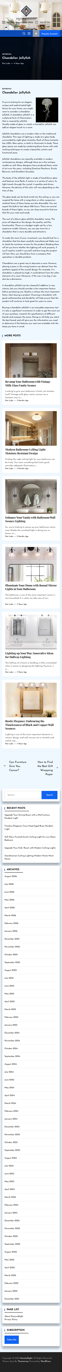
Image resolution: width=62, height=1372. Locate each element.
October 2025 (11, 955)
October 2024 (11, 1048)
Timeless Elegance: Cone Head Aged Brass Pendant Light (29, 827)
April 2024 (10, 1095)
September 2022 (12, 1244)
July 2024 (9, 1072)
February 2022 (11, 1283)
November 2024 (12, 1041)
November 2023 (12, 1135)
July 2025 (9, 978)
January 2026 (11, 931)
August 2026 (11, 876)
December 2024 (12, 1033)
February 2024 (11, 1111)
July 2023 (9, 1166)
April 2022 (10, 1268)
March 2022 (10, 1275)
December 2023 (12, 1127)
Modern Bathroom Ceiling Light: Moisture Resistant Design (25, 451)
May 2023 (9, 1181)
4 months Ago (22, 468)
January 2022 (11, 1291)
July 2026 (9, 884)
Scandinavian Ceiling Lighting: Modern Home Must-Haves (29, 857)
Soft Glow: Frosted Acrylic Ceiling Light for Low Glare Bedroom (30, 838)
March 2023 (10, 1197)
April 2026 (10, 908)
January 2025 (11, 1025)
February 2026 (11, 923)
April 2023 (10, 1189)
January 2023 (11, 1213)
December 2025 (12, 939)
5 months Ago (22, 536)
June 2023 (9, 1174)
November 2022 (12, 1228)
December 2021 (12, 1299)
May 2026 (9, 900)
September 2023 (12, 1150)
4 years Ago (19, 63)
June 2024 (9, 1080)
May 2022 (9, 1260)
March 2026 (10, 915)
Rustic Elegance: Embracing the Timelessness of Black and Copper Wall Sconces (29, 724)
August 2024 (11, 1064)
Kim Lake (6, 63)
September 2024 (12, 1056)
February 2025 (11, 1017)
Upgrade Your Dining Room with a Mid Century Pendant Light (27, 816)
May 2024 (9, 1088)
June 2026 (9, 892)
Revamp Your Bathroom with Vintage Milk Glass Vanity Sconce (27, 383)
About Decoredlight (14, 1316)
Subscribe (11, 1340)
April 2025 (10, 1001)
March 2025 (10, 1009)
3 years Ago (22, 604)
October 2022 (11, 1236)
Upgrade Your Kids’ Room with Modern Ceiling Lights (30, 848)
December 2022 (12, 1221)
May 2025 (9, 994)
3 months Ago (22, 400)
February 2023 (11, 1205)
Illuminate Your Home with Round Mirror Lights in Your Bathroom (31, 587)
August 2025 (11, 970)
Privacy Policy (11, 1319)
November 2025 (12, 947)
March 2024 (10, 1103)
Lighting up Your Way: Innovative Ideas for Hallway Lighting (29, 655)
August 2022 (11, 1252)
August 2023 (11, 1158)
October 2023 (11, 1142)
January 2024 (11, 1119)
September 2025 (12, 962)
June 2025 (9, 986)
